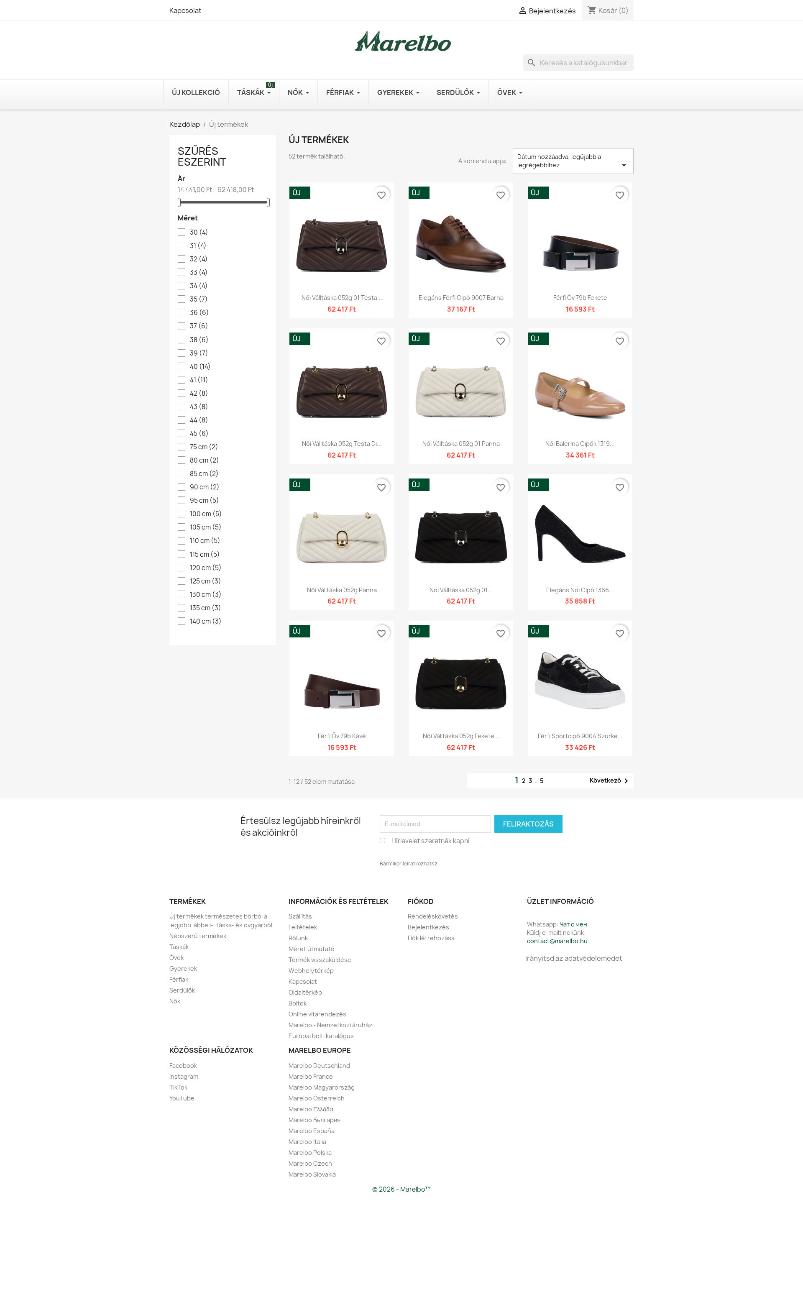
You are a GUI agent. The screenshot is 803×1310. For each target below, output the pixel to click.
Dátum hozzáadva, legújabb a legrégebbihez (573, 161)
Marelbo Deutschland (319, 1065)
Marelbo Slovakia (312, 1174)
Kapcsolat (185, 10)
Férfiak (178, 979)
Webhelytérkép (311, 971)
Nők (174, 1001)
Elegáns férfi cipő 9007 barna (461, 298)
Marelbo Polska (310, 1152)
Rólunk (298, 938)
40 (200, 367)
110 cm (205, 541)
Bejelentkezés (428, 927)
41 (199, 380)
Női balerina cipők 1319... (580, 444)
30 (199, 232)
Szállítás (300, 916)
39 (199, 353)
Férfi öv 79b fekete (580, 298)
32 (199, 259)
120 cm (206, 568)
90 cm (205, 487)
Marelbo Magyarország (322, 1087)
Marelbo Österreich (317, 1098)
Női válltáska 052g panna (342, 590)
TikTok (178, 1087)
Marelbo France (311, 1076)
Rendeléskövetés (433, 916)
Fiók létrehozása (431, 938)
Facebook (183, 1065)
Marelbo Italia (307, 1142)
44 (199, 420)
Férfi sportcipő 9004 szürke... (580, 736)
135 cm (205, 608)
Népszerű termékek (197, 936)
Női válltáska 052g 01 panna (461, 444)
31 (198, 246)
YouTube (181, 1098)
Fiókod (421, 901)
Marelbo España (312, 1131)
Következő (610, 781)
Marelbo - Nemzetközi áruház (330, 1025)
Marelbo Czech (310, 1163)
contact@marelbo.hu (557, 941)
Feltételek (303, 927)
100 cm (206, 514)
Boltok (298, 1003)
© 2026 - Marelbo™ (401, 1189)
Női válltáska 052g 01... (461, 590)
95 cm (204, 500)
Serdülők (182, 990)
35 (199, 299)
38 (199, 340)
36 (199, 313)
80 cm (204, 460)
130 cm (206, 595)
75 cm (204, 447)
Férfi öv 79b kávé (342, 736)
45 (199, 434)
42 (199, 393)
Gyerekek (183, 968)
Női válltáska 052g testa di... (342, 444)
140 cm (206, 621)
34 (199, 286)
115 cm (205, 554)
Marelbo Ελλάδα (311, 1109)
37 (199, 326)
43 (199, 407)
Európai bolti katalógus (321, 1036)
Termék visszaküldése (320, 960)
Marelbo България (314, 1120)
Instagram (183, 1076)
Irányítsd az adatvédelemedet (573, 958)
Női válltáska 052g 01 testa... (342, 298)
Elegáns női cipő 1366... (580, 590)
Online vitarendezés (317, 1014)
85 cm (204, 474)
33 (199, 273)
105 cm (206, 527)
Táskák (179, 947)
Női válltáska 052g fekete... (461, 736)
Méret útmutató (312, 949)
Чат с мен (573, 924)
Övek (176, 958)
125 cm (205, 581)
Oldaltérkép (305, 992)
